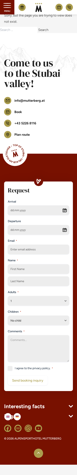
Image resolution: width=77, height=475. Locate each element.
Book (59, 7)
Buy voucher (22, 7)
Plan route (22, 135)
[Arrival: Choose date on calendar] (65, 210)
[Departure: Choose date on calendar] (65, 230)
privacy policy (41, 368)
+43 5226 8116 (69, 7)
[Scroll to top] (38, 453)
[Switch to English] (7, 416)
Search (43, 30)
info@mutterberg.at (29, 101)
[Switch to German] (17, 416)
